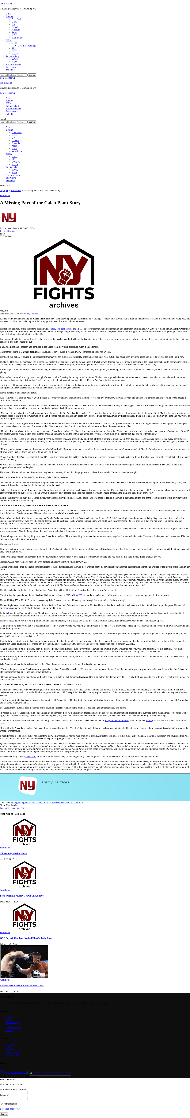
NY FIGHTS (6, 3)
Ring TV (77, 595)
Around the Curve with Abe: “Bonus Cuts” (22, 985)
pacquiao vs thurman (73, 802)
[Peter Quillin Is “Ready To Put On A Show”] (24, 887)
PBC (79, 328)
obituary (149, 720)
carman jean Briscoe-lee (52, 802)
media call (30, 756)
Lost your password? (10, 1108)
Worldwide (16, 190)
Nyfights (4, 190)
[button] (7, 78)
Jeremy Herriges (7, 231)
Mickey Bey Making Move (13, 853)
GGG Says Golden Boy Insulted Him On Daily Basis (26, 938)
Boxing (14, 802)
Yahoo (52, 328)
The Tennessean (64, 328)
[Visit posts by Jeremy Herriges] (9, 225)
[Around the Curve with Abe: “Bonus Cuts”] (24, 977)
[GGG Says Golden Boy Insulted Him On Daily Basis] (24, 930)
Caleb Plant (36, 802)
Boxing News (24, 802)
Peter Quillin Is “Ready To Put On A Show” (22, 895)
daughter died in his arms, (117, 720)
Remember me (10, 1103)
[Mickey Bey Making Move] (24, 845)
